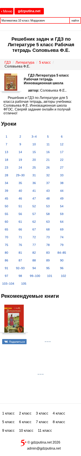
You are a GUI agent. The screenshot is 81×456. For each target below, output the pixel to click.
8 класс (59, 422)
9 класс (8, 430)
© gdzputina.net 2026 (43, 442)
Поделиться (17, 341)
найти (75, 20)
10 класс (26, 430)
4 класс (59, 413)
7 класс (42, 422)
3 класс (42, 413)
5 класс (8, 422)
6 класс (25, 422)
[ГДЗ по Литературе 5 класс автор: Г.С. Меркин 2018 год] (14, 320)
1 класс (8, 413)
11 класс (45, 430)
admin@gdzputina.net (44, 448)
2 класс (25, 413)
